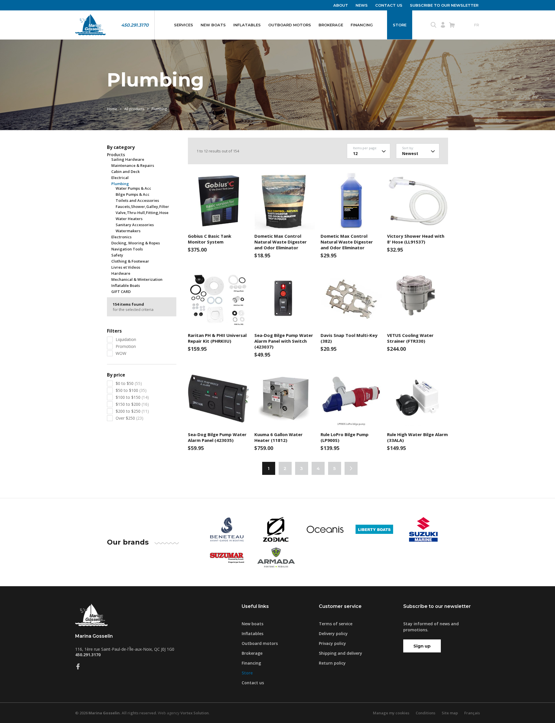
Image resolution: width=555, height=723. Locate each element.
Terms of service (335, 623)
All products (134, 108)
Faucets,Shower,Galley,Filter (142, 206)
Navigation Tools (127, 249)
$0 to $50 (129, 383)
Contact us (388, 5)
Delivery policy (333, 633)
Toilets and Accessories (137, 200)
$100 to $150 (132, 397)
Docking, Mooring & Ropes (135, 243)
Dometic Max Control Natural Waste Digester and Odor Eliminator (280, 241)
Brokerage (331, 25)
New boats (213, 25)
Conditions (425, 712)
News (362, 5)
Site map (450, 712)
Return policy (332, 663)
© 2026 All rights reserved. (116, 712)
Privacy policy (332, 643)
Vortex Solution (194, 712)
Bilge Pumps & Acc (132, 194)
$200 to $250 (132, 411)
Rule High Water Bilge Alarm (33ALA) (417, 437)
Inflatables (247, 25)
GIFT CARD (121, 291)
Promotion (126, 346)
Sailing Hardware (127, 159)
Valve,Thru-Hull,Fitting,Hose (142, 212)
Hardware (120, 273)
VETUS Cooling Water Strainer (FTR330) (410, 338)
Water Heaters (129, 218)
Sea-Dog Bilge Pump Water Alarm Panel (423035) (217, 437)
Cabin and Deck (125, 171)
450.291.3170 (135, 25)
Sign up (422, 646)
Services (183, 25)
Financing (362, 25)
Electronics (121, 237)
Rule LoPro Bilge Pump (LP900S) (345, 437)
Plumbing (120, 183)
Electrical (120, 177)
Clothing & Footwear (130, 261)
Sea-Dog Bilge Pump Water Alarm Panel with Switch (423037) (283, 341)
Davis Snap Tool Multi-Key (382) (349, 338)
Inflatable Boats (125, 285)
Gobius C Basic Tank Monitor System (209, 239)
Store (399, 25)
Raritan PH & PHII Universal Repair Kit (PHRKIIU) (217, 338)
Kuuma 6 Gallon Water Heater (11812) (278, 437)
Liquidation (126, 339)
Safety (117, 255)
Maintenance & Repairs (132, 165)
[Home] (90, 24)
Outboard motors (289, 25)
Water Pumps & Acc (133, 188)
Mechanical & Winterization (136, 279)
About (340, 5)
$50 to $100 (131, 390)
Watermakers (128, 230)
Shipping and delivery (340, 653)
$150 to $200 (132, 404)
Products (116, 154)
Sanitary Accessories (135, 224)
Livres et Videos (125, 267)
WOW (121, 353)
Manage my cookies (391, 712)
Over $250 (129, 418)
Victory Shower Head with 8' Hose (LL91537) (415, 239)
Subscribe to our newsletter (444, 5)
